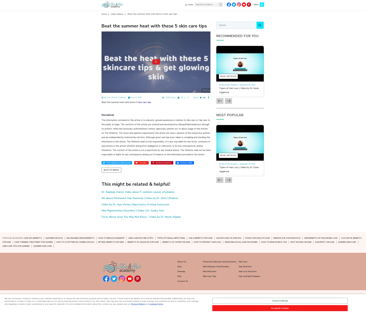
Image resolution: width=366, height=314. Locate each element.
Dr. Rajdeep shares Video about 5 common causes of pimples (138, 192)
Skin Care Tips (209, 276)
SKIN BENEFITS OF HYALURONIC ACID (321, 238)
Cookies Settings (280, 301)
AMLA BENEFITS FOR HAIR (200, 238)
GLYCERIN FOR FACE (54, 238)
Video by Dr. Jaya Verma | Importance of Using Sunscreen (135, 204)
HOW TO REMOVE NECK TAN (274, 242)
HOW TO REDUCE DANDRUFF (111, 238)
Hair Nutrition (245, 266)
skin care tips (144, 102)
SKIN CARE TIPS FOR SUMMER (16, 246)
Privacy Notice (138, 304)
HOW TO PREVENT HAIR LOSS (207, 242)
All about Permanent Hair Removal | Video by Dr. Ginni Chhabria (140, 198)
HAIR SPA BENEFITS (33, 238)
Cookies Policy (156, 304)
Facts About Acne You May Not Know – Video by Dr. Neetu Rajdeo (141, 217)
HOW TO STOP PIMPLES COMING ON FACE (75, 242)
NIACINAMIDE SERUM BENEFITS (81, 238)
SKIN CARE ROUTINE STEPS (140, 238)
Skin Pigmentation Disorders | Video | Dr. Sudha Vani (133, 210)
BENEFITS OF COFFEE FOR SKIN (176, 242)
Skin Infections (209, 271)
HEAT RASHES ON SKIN (300, 242)
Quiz (179, 266)
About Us (181, 261)
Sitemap (181, 271)
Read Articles (228, 76)
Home (104, 14)
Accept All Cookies (280, 308)
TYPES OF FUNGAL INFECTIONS (171, 238)
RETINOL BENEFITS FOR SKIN (111, 242)
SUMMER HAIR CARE (42, 246)
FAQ (179, 276)
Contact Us (182, 281)
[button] (156, 62)
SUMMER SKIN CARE (347, 242)
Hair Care (243, 261)
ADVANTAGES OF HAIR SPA (228, 238)
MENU (256, 4)
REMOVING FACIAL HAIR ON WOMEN (241, 242)
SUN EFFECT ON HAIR (324, 242)
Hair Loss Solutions (248, 271)
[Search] (221, 4)
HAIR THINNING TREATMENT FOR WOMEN (34, 242)
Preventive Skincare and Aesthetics (219, 261)
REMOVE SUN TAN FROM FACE (287, 238)
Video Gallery (117, 14)
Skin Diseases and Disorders (216, 266)
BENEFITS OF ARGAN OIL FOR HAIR (143, 242)
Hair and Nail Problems (249, 276)
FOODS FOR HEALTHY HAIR (257, 238)
